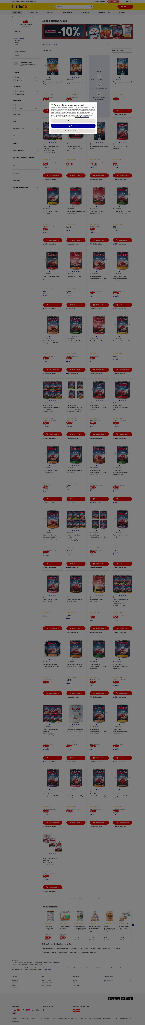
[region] (73, 118)
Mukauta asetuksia (73, 121)
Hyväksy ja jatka (73, 126)
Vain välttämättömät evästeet (73, 131)
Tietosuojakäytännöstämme (82, 116)
